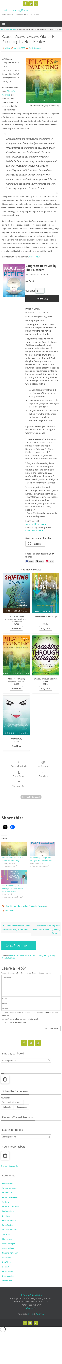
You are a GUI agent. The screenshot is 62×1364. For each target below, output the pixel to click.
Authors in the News (10, 1204)
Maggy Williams (8, 1246)
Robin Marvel (7, 1269)
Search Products (19, 765)
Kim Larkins (7, 1237)
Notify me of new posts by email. (17, 1020)
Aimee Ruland (8, 1181)
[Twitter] (30, 3)
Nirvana (30, 1312)
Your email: (5, 1095)
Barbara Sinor (8, 1209)
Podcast (5, 1264)
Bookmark (9, 909)
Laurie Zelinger (8, 1241)
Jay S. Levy (7, 1232)
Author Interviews (10, 1195)
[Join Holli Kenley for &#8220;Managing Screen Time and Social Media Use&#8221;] (14, 876)
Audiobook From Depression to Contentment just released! (16, 925)
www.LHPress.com (34, 529)
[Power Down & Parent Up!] (45, 592)
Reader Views (34, 256)
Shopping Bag (19, 785)
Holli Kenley (22, 905)
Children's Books (9, 1227)
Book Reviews (11, 29)
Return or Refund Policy (31, 1293)
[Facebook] (25, 3)
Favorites (43, 775)
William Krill (7, 1278)
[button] (35, 543)
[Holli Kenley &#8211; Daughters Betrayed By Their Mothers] (42, 848)
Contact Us (31, 1306)
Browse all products (9, 1164)
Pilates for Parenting (37, 905)
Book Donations (9, 1218)
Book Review (10, 905)
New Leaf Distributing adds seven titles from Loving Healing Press (46, 927)
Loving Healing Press (14, 10)
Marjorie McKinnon (10, 1251)
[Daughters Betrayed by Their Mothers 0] (14, 280)
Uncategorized (8, 1274)
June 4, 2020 (19, 48)
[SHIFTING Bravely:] (16, 592)
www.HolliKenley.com (35, 523)
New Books (7, 1255)
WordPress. (40, 1312)
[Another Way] (16, 715)
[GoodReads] (36, 3)
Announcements (9, 1186)
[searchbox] (26, 1058)
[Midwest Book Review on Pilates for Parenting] (14, 848)
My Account (43, 765)
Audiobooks (7, 1190)
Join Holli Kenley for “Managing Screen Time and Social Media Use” (13, 887)
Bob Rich (6, 1214)
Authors (5, 1200)
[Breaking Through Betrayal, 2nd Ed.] (45, 655)
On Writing (6, 1260)
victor (7, 48)
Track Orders (19, 775)
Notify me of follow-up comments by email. (21, 1017)
